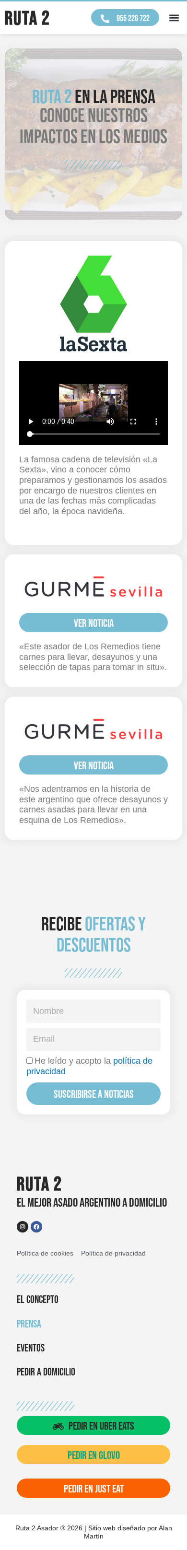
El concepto (37, 1299)
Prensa (29, 1324)
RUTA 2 (27, 18)
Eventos (31, 1348)
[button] (174, 18)
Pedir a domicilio (46, 1372)
